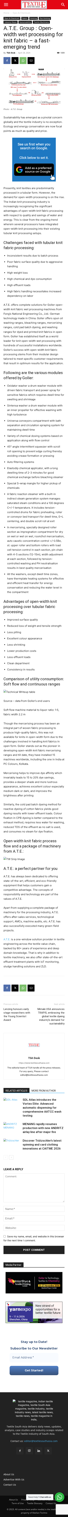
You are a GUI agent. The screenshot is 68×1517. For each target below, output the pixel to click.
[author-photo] (34, 1053)
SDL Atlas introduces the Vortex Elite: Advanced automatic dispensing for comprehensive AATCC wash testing (42, 1107)
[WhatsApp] (23, 60)
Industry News (11, 22)
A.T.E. (6, 939)
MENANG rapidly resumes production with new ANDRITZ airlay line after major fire (43, 1128)
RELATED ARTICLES (16, 1090)
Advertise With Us (13, 1479)
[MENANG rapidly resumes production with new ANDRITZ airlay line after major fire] (12, 1128)
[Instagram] (29, 1450)
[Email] (31, 60)
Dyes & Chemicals (21, 12)
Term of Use (18, 1503)
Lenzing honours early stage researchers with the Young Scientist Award (16, 1015)
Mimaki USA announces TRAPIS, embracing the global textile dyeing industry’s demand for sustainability (51, 1016)
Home (6, 12)
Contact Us (9, 1484)
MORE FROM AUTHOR (44, 1090)
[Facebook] (6, 60)
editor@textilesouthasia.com (41, 1441)
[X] (15, 60)
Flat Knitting (45, 18)
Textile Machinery (41, 22)
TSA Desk (11, 52)
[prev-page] (5, 1157)
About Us (8, 1474)
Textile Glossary (34, 1503)
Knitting (33, 18)
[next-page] (11, 1157)
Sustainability (25, 22)
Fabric (24, 18)
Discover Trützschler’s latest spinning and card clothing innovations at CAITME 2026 (42, 1144)
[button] (6, 4)
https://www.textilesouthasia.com (34, 1063)
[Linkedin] (38, 1450)
